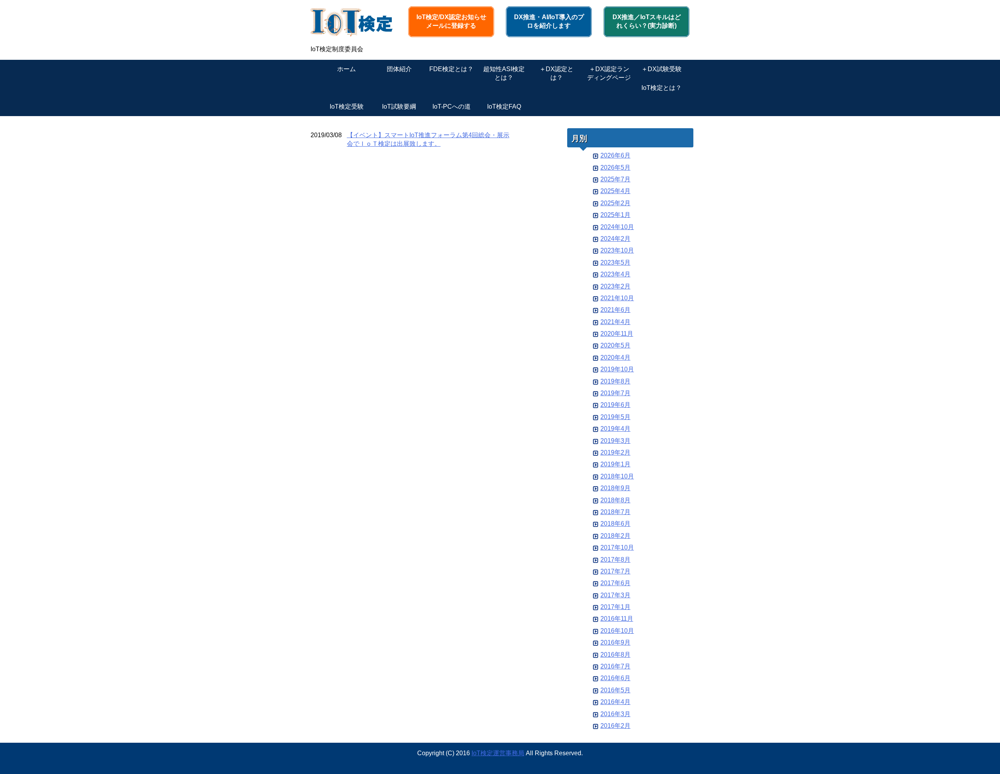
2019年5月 (615, 417)
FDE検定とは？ (451, 69)
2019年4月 (615, 428)
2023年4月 (615, 274)
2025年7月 (615, 179)
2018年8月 (615, 500)
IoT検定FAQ (504, 106)
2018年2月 (615, 535)
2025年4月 (615, 191)
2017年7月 (615, 571)
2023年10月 (617, 250)
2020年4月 (615, 357)
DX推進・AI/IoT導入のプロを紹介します (549, 21)
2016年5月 (615, 690)
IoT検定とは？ (661, 87)
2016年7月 (615, 666)
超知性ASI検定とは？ (504, 73)
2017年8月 (615, 559)
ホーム (346, 69)
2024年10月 (617, 227)
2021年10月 (617, 298)
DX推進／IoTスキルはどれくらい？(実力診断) (646, 21)
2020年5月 (615, 345)
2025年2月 (615, 203)
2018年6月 (615, 523)
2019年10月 (617, 369)
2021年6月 (615, 309)
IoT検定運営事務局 (497, 753)
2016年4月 (615, 702)
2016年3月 (615, 714)
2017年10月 (617, 547)
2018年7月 (615, 512)
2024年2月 (615, 238)
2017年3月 (615, 595)
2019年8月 (615, 381)
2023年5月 (615, 262)
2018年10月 (617, 476)
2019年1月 (615, 464)
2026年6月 (615, 155)
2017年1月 (615, 607)
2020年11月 (616, 333)
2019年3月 (615, 440)
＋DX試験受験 (661, 69)
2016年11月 (616, 618)
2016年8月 (615, 654)
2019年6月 (615, 404)
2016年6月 (615, 678)
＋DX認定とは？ (556, 73)
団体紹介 (399, 69)
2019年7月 (615, 393)
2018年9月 (615, 488)
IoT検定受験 (347, 106)
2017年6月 (615, 583)
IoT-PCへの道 (451, 106)
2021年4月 (615, 322)
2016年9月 (615, 642)
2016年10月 (617, 630)
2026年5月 (615, 167)
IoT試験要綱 (399, 106)
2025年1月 (615, 214)
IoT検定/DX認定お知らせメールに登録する (451, 21)
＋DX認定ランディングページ (609, 73)
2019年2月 (615, 452)
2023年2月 (615, 286)
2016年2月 (615, 725)
